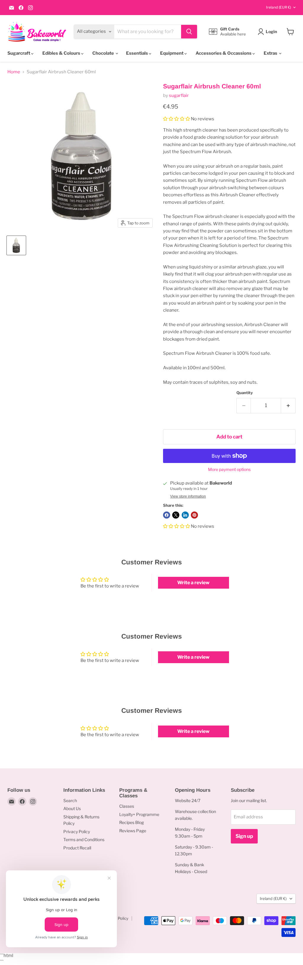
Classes (126, 806)
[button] (176, 119)
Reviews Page (132, 830)
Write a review (193, 582)
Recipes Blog (131, 822)
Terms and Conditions (83, 839)
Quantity (244, 393)
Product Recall (77, 847)
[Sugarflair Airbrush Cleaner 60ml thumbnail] (16, 245)
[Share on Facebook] (166, 515)
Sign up (244, 836)
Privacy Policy (76, 831)
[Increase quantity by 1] (288, 405)
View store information (188, 496)
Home (13, 72)
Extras (271, 53)
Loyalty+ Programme (139, 814)
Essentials (137, 53)
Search (70, 800)
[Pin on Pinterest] (194, 515)
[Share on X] (175, 515)
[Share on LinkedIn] (185, 515)
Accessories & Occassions (224, 53)
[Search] (189, 31)
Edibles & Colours (61, 53)
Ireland (278, 7)
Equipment (172, 53)
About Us (72, 808)
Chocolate (103, 53)
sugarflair (179, 95)
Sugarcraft (19, 53)
